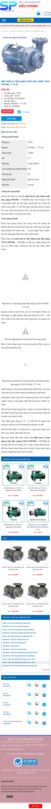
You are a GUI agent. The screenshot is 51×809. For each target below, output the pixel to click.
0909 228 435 (7, 723)
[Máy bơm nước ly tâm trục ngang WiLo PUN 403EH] (38, 474)
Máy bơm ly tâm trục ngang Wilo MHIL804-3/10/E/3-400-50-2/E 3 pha (37, 527)
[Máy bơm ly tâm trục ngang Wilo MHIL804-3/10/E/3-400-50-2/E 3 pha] (38, 511)
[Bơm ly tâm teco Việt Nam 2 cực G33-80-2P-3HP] (13, 590)
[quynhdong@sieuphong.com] (37, 713)
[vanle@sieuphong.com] (37, 694)
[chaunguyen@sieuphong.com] (37, 703)
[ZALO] (44, 686)
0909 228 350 (7, 705)
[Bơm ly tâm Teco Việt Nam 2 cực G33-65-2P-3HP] (38, 554)
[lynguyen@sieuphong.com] (37, 685)
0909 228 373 (25, 20)
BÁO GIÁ (35, 806)
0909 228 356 (7, 714)
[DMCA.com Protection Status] (7, 796)
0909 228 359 (7, 695)
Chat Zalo (11, 118)
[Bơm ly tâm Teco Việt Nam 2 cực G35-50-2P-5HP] (38, 590)
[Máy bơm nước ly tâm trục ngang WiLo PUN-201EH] (13, 511)
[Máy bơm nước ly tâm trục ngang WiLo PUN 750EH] (13, 474)
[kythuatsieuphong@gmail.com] (37, 722)
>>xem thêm (45, 670)
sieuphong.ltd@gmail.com (16, 127)
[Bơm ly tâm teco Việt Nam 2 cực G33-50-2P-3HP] (13, 554)
